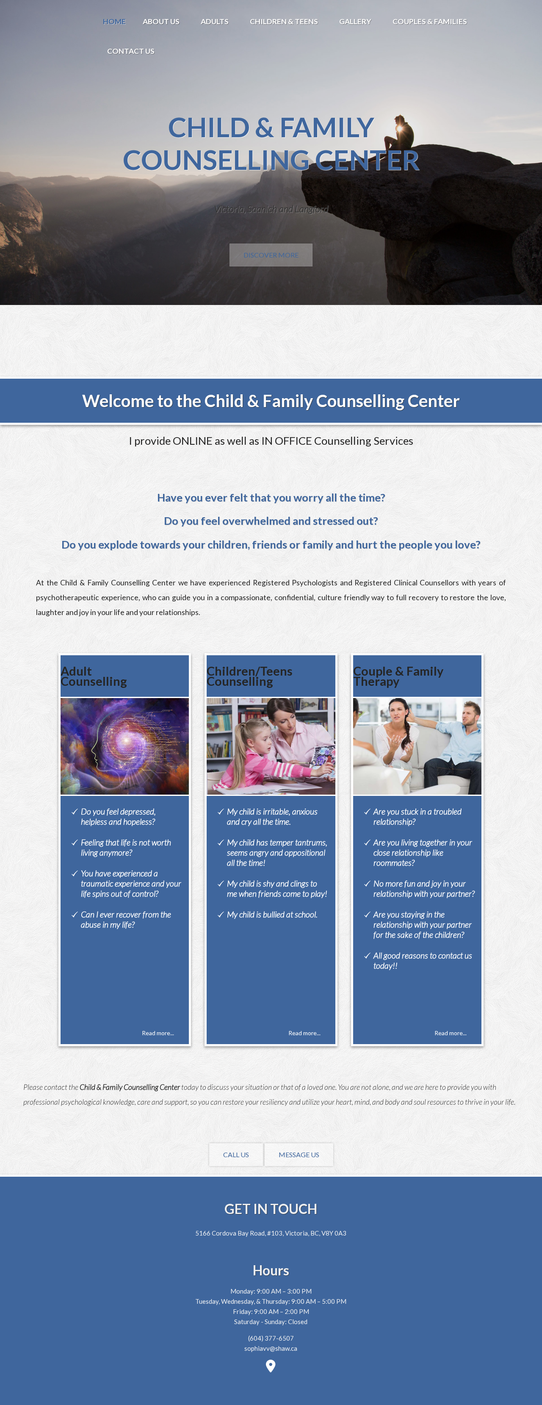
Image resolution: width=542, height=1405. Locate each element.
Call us (236, 1154)
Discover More (271, 255)
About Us (161, 21)
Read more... (158, 1032)
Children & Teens (284, 21)
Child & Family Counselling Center (271, 143)
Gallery (355, 21)
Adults (215, 21)
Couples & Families (430, 21)
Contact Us (131, 51)
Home (114, 21)
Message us (299, 1154)
